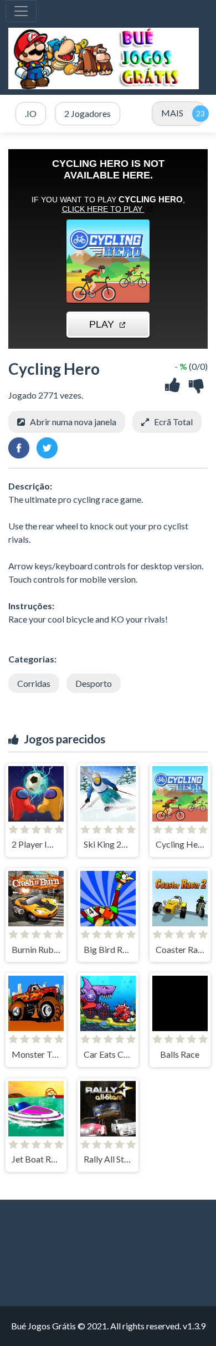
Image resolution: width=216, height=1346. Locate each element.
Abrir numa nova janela (73, 421)
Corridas (33, 683)
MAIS (172, 113)
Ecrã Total (173, 421)
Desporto (93, 683)
